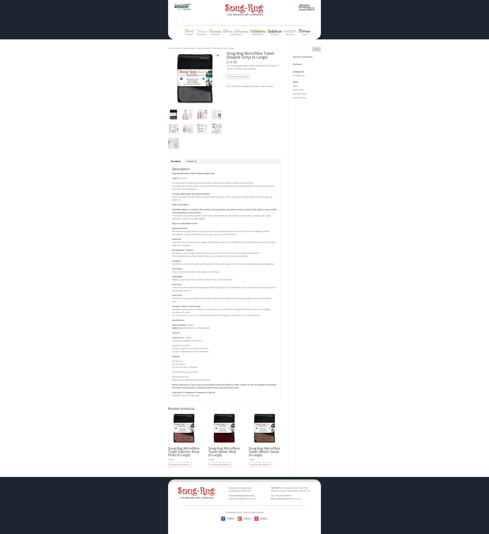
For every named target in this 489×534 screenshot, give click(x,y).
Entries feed (298, 90)
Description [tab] (176, 161)
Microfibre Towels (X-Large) (184, 48)
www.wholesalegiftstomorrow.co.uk (242, 499)
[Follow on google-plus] (240, 519)
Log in (295, 86)
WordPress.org (299, 97)
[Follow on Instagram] (256, 519)
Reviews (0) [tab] (191, 161)
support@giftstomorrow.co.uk (288, 499)
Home (170, 48)
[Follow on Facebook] (223, 519)
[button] (218, 55)
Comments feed (299, 94)
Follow (230, 518)
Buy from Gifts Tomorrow (238, 77)
